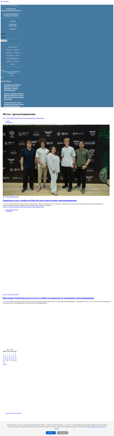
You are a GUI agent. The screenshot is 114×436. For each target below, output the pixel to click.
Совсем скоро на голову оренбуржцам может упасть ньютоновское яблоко (14, 104)
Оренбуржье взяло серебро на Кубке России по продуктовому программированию (40, 200)
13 (9, 357)
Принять (50, 432)
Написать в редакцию (11, 71)
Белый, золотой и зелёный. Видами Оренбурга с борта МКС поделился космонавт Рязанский (14, 96)
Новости (12, 29)
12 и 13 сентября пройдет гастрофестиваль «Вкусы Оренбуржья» (26, 341)
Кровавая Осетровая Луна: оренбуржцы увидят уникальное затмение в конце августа (74, 317)
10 (3, 357)
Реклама (20, 412)
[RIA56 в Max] (12, 75)
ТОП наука (9, 211)
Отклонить (63, 432)
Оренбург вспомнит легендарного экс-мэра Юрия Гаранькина (82, 321)
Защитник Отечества (13, 25)
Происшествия (12, 47)
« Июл (4, 364)
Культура (16, 61)
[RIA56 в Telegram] (10, 75)
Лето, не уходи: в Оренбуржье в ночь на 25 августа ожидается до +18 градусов (31, 321)
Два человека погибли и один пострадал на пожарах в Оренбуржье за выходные (32, 331)
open (2, 77)
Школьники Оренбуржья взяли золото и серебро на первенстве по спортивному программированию (48, 298)
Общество (9, 50)
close (2, 70)
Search (3, 40)
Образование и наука (13, 58)
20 (9, 358)
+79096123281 (11, 73)
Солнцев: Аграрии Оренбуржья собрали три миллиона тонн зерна (74, 341)
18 (5, 358)
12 (7, 357)
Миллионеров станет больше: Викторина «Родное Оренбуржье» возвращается (31, 346)
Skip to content (5, 1)
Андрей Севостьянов (25, 118)
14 (11, 357)
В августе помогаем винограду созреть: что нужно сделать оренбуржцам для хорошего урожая (37, 336)
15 (13, 357)
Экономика (8, 52)
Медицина (17, 52)
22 (13, 358)
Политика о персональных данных (13, 413)
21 (11, 358)
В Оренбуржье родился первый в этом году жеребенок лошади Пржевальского (12, 87)
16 (15, 357)
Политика (16, 50)
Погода (13, 64)
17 (3, 358)
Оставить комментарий (37, 118)
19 (7, 358)
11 (5, 357)
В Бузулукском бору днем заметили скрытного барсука (23, 317)
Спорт (17, 55)
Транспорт (9, 61)
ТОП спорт (9, 122)
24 (3, 360)
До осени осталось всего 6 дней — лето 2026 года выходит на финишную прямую (32, 327)
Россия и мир (10, 55)
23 (15, 358)
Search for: (3, 37)
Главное (12, 21)
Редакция (12, 412)
